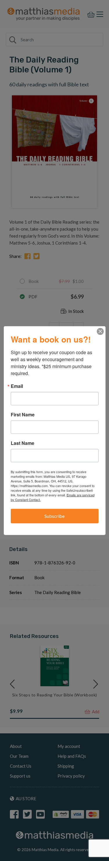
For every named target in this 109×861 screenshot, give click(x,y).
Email (17, 386)
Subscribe (54, 515)
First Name (23, 414)
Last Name (22, 443)
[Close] (100, 331)
